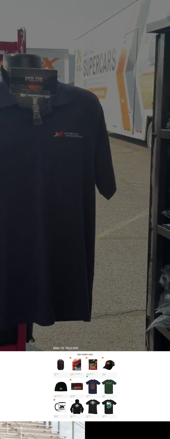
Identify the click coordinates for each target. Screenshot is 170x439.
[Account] (114, 1)
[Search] (112, 1)
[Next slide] (67, 365)
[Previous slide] (54, 365)
